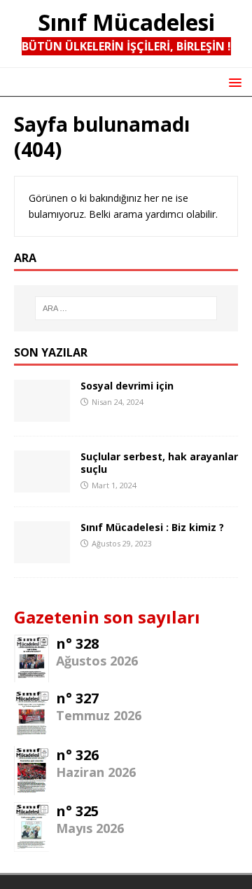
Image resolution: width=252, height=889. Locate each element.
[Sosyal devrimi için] (42, 413)
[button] (232, 81)
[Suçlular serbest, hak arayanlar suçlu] (42, 483)
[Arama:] (126, 308)
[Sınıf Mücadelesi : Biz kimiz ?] (42, 554)
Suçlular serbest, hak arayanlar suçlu (159, 463)
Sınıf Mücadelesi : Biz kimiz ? (152, 527)
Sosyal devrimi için (127, 385)
